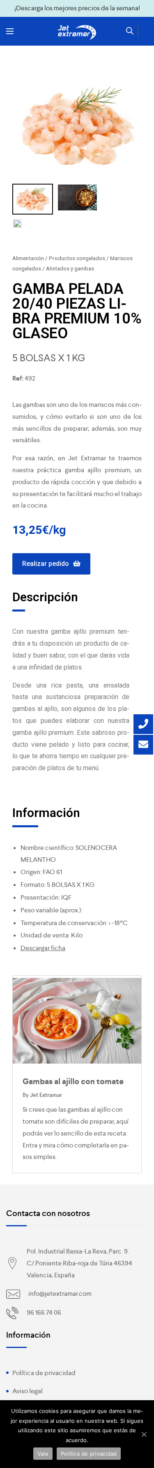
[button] (51, 564)
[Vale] (144, 1434)
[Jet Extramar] (77, 32)
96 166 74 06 (44, 1312)
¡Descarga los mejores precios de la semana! (77, 8)
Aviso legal (27, 1391)
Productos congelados (77, 258)
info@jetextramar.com (60, 1293)
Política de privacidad (44, 1373)
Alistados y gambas (70, 268)
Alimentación (28, 258)
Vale (42, 1453)
